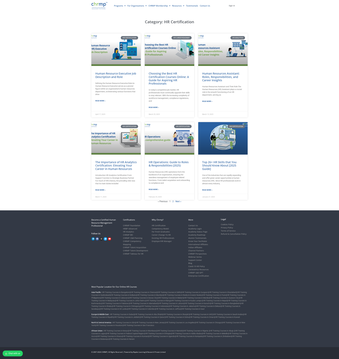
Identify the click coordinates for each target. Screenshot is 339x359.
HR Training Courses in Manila (196, 298)
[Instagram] (101, 239)
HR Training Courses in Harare (122, 339)
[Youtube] (109, 239)
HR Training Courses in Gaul (193, 309)
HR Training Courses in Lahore (171, 303)
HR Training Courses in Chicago (208, 322)
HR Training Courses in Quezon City (224, 298)
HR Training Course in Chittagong (126, 306)
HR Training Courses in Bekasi (208, 306)
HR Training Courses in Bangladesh (225, 303)
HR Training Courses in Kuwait (227, 317)
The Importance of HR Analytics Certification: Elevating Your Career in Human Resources (116, 165)
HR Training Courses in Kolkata (123, 295)
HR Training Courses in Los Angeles (180, 322)
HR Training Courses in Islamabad (143, 303)
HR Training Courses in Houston (109, 325)
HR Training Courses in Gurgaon (195, 292)
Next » (178, 201)
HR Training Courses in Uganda (162, 336)
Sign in (232, 5)
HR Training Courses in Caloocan (114, 298)
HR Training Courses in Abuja (222, 331)
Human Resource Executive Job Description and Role (115, 75)
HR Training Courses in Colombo (141, 309)
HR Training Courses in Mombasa (142, 331)
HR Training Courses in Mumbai (150, 295)
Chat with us (14, 353)
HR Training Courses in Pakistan (115, 303)
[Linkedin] (93, 239)
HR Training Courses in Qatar (152, 317)
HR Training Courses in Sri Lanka (114, 309)
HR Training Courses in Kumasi (135, 336)
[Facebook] (97, 239)
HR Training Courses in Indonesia (154, 306)
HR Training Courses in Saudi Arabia (228, 314)
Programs (118, 5)
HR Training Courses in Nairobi (169, 331)
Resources (177, 5)
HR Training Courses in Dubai (122, 314)
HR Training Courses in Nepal (215, 301)
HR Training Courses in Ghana (109, 336)
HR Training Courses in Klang (158, 301)
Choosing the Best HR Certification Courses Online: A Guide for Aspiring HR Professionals (169, 78)
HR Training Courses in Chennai (143, 292)
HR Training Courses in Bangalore (116, 292)
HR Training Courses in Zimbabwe (217, 336)
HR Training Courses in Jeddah (126, 317)
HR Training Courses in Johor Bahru (130, 301)
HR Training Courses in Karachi (197, 303)
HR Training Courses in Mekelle (215, 333)
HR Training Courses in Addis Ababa (187, 333)
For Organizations (135, 5)
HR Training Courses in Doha (177, 317)
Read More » (100, 101)
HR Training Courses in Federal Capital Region (125, 333)
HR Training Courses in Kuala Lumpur (186, 301)
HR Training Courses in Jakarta (182, 306)
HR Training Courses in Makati (170, 298)
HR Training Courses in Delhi (169, 292)
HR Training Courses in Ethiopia (158, 333)
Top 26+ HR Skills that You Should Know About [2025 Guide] (219, 165)
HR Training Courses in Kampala (189, 336)
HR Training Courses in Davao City (143, 298)
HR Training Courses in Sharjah (176, 314)
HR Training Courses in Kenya (116, 331)
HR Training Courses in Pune (214, 295)
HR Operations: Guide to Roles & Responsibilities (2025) (169, 163)
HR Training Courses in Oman (202, 317)
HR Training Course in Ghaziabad (222, 292)
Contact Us (205, 5)
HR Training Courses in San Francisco (139, 325)
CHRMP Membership (158, 5)
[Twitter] (105, 239)
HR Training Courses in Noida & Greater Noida (182, 295)
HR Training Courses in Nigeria (196, 331)
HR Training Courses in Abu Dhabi (148, 314)
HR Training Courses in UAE (201, 314)
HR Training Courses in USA (123, 322)
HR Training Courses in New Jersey (150, 322)
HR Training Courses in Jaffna (168, 309)
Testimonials (192, 5)
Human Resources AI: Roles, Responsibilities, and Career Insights (221, 77)
